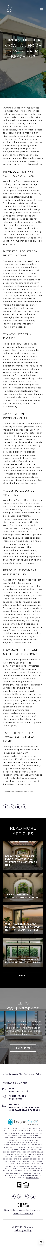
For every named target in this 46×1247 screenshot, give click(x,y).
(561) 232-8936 (15, 1099)
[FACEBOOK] (13, 1196)
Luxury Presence (23, 1213)
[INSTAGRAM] (19, 1196)
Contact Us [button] (23, 1048)
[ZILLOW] (33, 1196)
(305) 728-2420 (32, 1178)
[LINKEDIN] (26, 1196)
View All (23, 976)
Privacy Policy (23, 1230)
